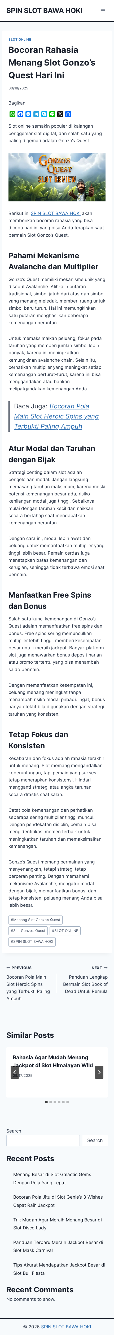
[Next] (99, 1072)
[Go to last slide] (15, 1072)
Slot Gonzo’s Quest (28, 930)
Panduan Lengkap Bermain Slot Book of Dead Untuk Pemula (85, 980)
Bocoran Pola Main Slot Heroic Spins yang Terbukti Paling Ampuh (56, 416)
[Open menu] (103, 10)
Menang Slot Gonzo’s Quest (35, 920)
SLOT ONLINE (19, 39)
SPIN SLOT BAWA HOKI (32, 941)
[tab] (46, 1102)
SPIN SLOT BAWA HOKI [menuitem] (56, 213)
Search (13, 1131)
